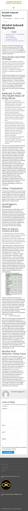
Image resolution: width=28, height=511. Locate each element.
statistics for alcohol (12, 50)
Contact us (3, 470)
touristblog (19, 508)
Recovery (5, 21)
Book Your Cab (4, 464)
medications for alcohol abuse (18, 197)
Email (4, 432)
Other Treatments (11, 37)
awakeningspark (7, 18)
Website (4, 439)
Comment (5, 408)
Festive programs (5, 467)
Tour (2, 462)
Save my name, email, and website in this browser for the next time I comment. (14, 448)
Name (4, 425)
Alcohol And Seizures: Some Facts (15, 41)
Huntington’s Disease (11, 39)
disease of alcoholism (13, 369)
